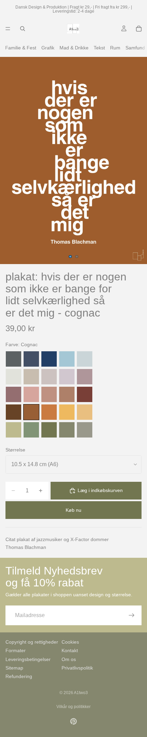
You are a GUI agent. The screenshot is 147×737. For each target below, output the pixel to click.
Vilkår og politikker (73, 706)
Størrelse (15, 449)
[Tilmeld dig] (131, 615)
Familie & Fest (20, 47)
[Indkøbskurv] (138, 28)
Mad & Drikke (74, 47)
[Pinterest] (73, 721)
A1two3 (81, 692)
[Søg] (22, 28)
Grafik (47, 47)
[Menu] (8, 28)
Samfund (135, 47)
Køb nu (73, 510)
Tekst (99, 47)
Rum (115, 47)
